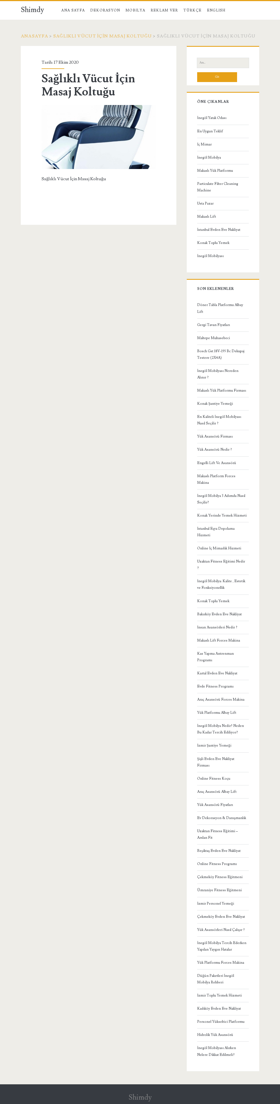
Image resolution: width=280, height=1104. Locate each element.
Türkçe (192, 10)
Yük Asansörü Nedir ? (214, 449)
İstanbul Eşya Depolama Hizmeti (216, 531)
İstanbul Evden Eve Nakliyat (218, 230)
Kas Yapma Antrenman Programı (215, 656)
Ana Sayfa (73, 10)
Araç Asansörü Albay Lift (217, 792)
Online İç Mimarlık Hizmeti (219, 548)
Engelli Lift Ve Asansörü (216, 463)
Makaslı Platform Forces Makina (216, 479)
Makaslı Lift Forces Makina (218, 640)
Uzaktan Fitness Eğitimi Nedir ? (221, 564)
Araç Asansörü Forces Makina (220, 699)
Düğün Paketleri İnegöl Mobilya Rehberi (215, 979)
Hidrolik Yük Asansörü (215, 1035)
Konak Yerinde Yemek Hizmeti (222, 515)
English (216, 10)
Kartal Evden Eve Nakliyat (217, 673)
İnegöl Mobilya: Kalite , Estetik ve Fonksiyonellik (221, 584)
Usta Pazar (205, 203)
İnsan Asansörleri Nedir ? (217, 627)
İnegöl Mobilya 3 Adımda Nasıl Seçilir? (221, 499)
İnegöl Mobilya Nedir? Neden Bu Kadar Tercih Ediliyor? (220, 729)
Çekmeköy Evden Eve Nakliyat (221, 916)
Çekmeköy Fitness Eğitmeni (220, 877)
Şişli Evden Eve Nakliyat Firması (215, 762)
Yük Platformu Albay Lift (216, 712)
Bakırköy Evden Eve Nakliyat (219, 614)
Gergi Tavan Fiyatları (213, 325)
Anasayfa (34, 36)
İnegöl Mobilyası (210, 256)
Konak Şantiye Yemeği (215, 403)
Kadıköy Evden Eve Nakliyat (219, 1008)
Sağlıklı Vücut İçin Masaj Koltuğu (102, 36)
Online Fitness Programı (217, 864)
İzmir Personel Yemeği (215, 903)
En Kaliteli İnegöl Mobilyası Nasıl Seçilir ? (219, 420)
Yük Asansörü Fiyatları (215, 805)
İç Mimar (204, 144)
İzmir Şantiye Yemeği (214, 745)
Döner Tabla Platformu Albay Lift (220, 308)
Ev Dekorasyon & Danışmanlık (221, 818)
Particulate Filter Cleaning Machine (217, 187)
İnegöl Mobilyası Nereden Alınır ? (217, 374)
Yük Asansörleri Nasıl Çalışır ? (221, 930)
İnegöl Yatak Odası (211, 118)
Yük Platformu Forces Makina (220, 962)
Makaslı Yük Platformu (215, 170)
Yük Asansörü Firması (215, 436)
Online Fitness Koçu (213, 778)
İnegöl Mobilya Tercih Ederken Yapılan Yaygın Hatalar (221, 946)
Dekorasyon (105, 10)
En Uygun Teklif (210, 131)
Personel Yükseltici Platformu (220, 1021)
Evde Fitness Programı (215, 686)
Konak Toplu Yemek (213, 243)
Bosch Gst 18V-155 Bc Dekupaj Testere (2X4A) (220, 354)
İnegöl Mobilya (209, 157)
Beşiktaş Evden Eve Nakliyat (219, 851)
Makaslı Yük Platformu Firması (221, 390)
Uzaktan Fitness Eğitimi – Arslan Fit (217, 834)
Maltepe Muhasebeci (213, 338)
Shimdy (32, 9)
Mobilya (135, 10)
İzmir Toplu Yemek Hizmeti (219, 995)
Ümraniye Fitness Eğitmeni (219, 890)
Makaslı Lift (206, 216)
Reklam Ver (164, 10)
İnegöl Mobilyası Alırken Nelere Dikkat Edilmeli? (216, 1051)
